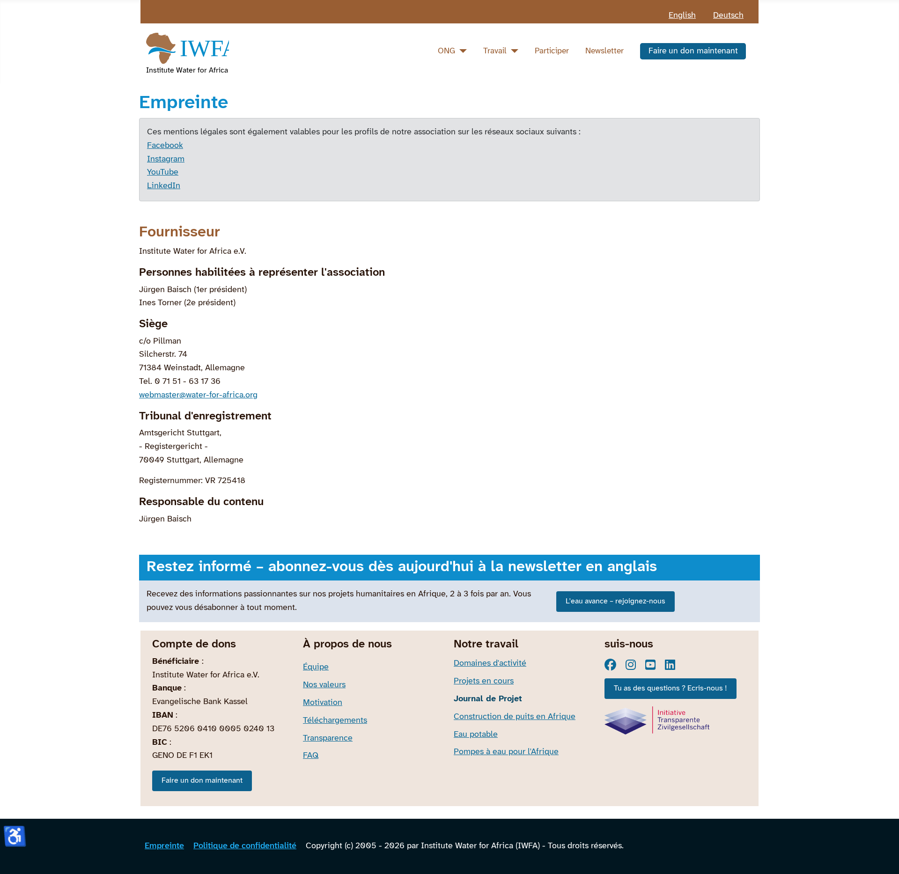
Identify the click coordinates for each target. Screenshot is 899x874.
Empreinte (164, 846)
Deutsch (728, 15)
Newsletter (604, 51)
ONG (446, 51)
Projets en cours (484, 681)
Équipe (316, 667)
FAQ (310, 755)
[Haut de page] (882, 855)
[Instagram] (631, 665)
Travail (495, 51)
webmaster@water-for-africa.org (198, 395)
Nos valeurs (324, 685)
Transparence (328, 738)
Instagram (165, 159)
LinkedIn (163, 186)
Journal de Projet (488, 699)
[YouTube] (650, 665)
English (682, 15)
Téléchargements (335, 720)
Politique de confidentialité (244, 846)
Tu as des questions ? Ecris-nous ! (670, 688)
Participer (552, 51)
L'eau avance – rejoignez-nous (615, 601)
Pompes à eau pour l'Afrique (506, 752)
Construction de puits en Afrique (514, 716)
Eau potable (476, 734)
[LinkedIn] (670, 665)
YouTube (162, 172)
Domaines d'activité (490, 663)
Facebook (165, 145)
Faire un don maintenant (693, 51)
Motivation (322, 702)
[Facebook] (610, 665)
